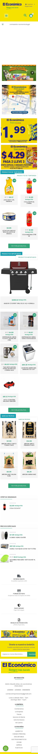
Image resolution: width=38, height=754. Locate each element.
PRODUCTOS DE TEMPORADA (26, 176)
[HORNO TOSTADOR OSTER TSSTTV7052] (4, 547)
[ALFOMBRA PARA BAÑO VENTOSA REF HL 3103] (4, 558)
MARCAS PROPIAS (24, 419)
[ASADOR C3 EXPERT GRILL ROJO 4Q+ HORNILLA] (19, 277)
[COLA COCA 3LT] (4, 506)
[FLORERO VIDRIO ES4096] (4, 535)
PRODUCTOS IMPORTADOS (27, 257)
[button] (6, 16)
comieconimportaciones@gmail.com (18, 694)
